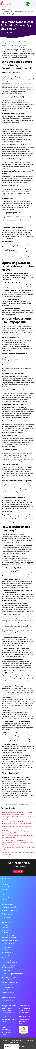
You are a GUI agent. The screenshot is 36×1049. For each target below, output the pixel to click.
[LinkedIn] (9, 910)
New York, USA (25, 1016)
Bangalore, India (9, 1005)
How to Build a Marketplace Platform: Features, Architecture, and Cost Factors (18, 813)
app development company (13, 763)
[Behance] (14, 910)
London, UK (6, 1027)
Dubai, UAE (6, 1016)
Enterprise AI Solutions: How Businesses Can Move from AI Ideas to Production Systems (17, 822)
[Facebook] (6, 910)
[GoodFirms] (4, 910)
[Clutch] (2, 910)
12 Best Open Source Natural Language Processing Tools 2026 (15, 832)
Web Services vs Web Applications (14, 840)
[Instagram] (16, 910)
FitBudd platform (27, 88)
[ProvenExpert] (12, 910)
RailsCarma (22, 1042)
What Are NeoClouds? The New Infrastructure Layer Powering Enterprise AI (18, 844)
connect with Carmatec (13, 797)
